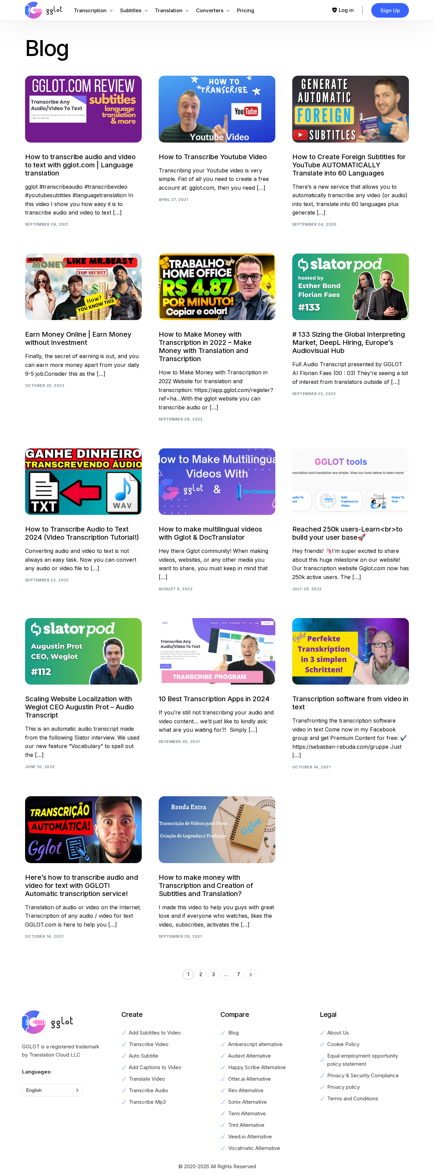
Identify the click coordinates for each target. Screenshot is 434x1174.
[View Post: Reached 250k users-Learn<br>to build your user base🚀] (350, 481)
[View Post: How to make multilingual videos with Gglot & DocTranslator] (217, 481)
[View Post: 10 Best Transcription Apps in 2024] (217, 651)
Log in (346, 10)
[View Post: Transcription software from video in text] (350, 651)
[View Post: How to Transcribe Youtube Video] (217, 109)
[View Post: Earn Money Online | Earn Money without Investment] (83, 287)
